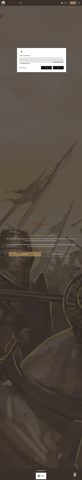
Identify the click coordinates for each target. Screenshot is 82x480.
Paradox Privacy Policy (25, 63)
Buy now (73, 2)
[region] (41, 60)
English (66, 2)
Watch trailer (56, 254)
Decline (46, 67)
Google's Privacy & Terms (58, 62)
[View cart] (79, 3)
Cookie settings (22, 67)
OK (58, 67)
